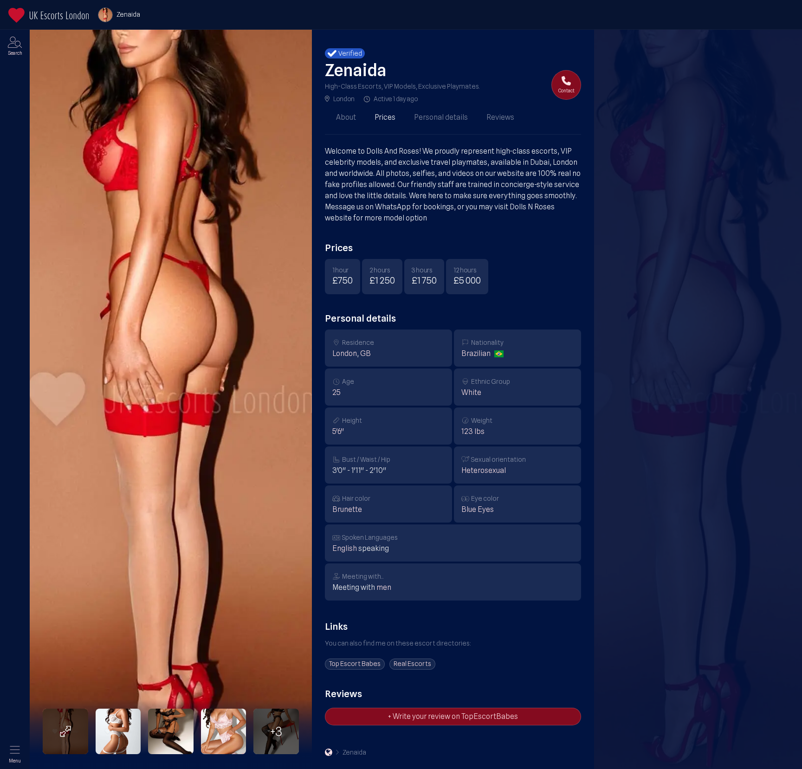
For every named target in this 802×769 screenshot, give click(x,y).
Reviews (500, 117)
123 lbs (473, 431)
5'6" (338, 431)
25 (336, 392)
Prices (385, 117)
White (471, 392)
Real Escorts (412, 663)
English (344, 548)
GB (365, 353)
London (344, 99)
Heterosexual (483, 470)
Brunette (347, 509)
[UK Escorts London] (328, 752)
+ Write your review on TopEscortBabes (453, 716)
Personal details (441, 117)
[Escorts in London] (48, 15)
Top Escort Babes (355, 663)
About (346, 117)
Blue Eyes (477, 509)
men (383, 587)
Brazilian (476, 353)
